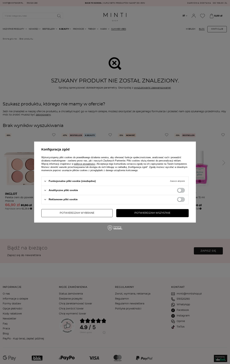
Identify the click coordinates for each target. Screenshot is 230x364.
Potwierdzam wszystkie (152, 213)
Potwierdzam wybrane (77, 213)
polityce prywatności (84, 164)
